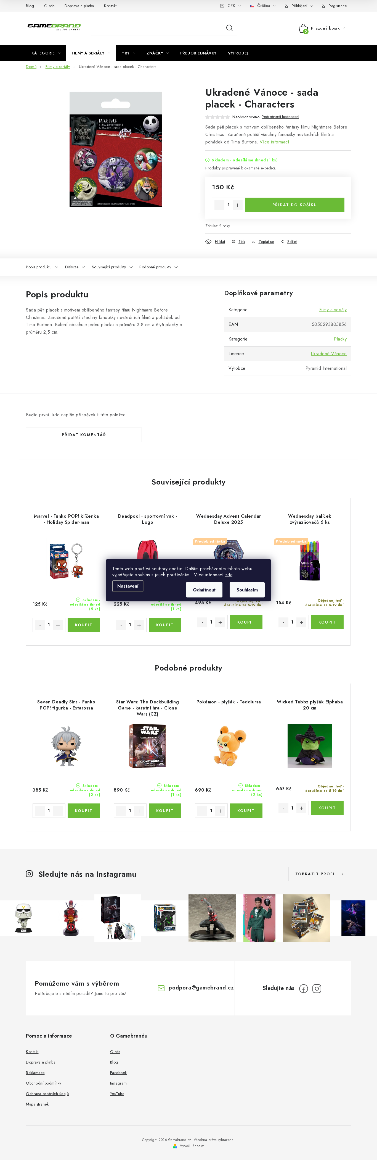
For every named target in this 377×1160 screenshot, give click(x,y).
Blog (30, 6)
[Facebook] (303, 988)
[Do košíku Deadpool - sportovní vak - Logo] (165, 625)
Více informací (274, 142)
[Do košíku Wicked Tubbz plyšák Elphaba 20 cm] (327, 808)
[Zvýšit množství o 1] (238, 205)
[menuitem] (46, 53)
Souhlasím (247, 589)
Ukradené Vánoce (329, 353)
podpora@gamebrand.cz (201, 988)
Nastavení (128, 586)
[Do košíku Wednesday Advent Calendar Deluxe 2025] (246, 622)
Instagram (118, 1083)
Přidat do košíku (294, 205)
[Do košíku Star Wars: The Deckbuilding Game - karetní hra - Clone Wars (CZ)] (165, 810)
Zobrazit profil (316, 874)
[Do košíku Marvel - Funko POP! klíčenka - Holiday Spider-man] (84, 625)
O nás (49, 6)
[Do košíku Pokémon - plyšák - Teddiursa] (246, 810)
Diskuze (72, 267)
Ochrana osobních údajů (47, 1093)
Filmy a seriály (333, 310)
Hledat (229, 28)
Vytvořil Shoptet (192, 1145)
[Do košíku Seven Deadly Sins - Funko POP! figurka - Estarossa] (84, 810)
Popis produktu (39, 267)
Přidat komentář (84, 435)
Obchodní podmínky (43, 1083)
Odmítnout (204, 589)
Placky (340, 339)
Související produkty (109, 267)
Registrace (338, 6)
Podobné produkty (155, 267)
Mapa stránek (37, 1104)
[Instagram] (316, 988)
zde (229, 574)
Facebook (118, 1072)
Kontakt (110, 6)
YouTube (117, 1093)
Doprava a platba (79, 6)
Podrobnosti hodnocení (280, 116)
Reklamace (35, 1072)
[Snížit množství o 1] (219, 205)
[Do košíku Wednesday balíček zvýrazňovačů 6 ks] (327, 622)
